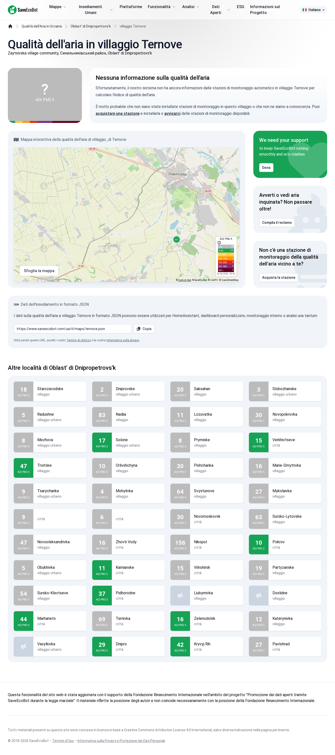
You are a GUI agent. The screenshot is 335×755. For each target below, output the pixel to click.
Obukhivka (46, 567)
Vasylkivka (46, 644)
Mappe (55, 6)
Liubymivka (203, 593)
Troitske (44, 465)
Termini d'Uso (63, 741)
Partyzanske (283, 567)
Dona (266, 168)
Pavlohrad (281, 644)
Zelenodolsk (204, 618)
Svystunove (204, 491)
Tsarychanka (48, 491)
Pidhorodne (125, 593)
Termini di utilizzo (78, 340)
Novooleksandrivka (53, 542)
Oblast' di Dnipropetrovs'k (91, 26)
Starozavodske (50, 388)
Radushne (45, 414)
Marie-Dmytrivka (286, 465)
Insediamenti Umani (90, 9)
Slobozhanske (284, 388)
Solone (122, 439)
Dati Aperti (215, 9)
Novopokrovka (284, 414)
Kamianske (125, 567)
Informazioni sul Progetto (265, 9)
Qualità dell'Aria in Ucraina (42, 26)
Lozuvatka (203, 414)
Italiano (315, 10)
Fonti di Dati (184, 280)
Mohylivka (124, 491)
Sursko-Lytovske (287, 516)
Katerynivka (282, 618)
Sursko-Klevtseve (52, 593)
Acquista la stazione (278, 277)
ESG (240, 6)
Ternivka (123, 618)
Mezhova (45, 439)
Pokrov (278, 542)
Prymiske (202, 439)
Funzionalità (159, 6)
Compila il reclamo (277, 223)
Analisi (188, 6)
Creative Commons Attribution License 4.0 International (168, 730)
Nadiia (121, 414)
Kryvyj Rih (202, 644)
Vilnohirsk (202, 567)
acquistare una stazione (118, 113)
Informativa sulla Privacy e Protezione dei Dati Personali (121, 741)
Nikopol (200, 542)
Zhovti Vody (126, 542)
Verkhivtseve (283, 439)
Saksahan (202, 388)
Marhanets (46, 618)
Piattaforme (131, 6)
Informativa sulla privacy (122, 340)
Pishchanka (203, 465)
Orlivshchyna (126, 465)
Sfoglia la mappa (39, 270)
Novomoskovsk (207, 516)
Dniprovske (125, 388)
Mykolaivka (282, 491)
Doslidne (279, 593)
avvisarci (172, 113)
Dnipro (121, 644)
